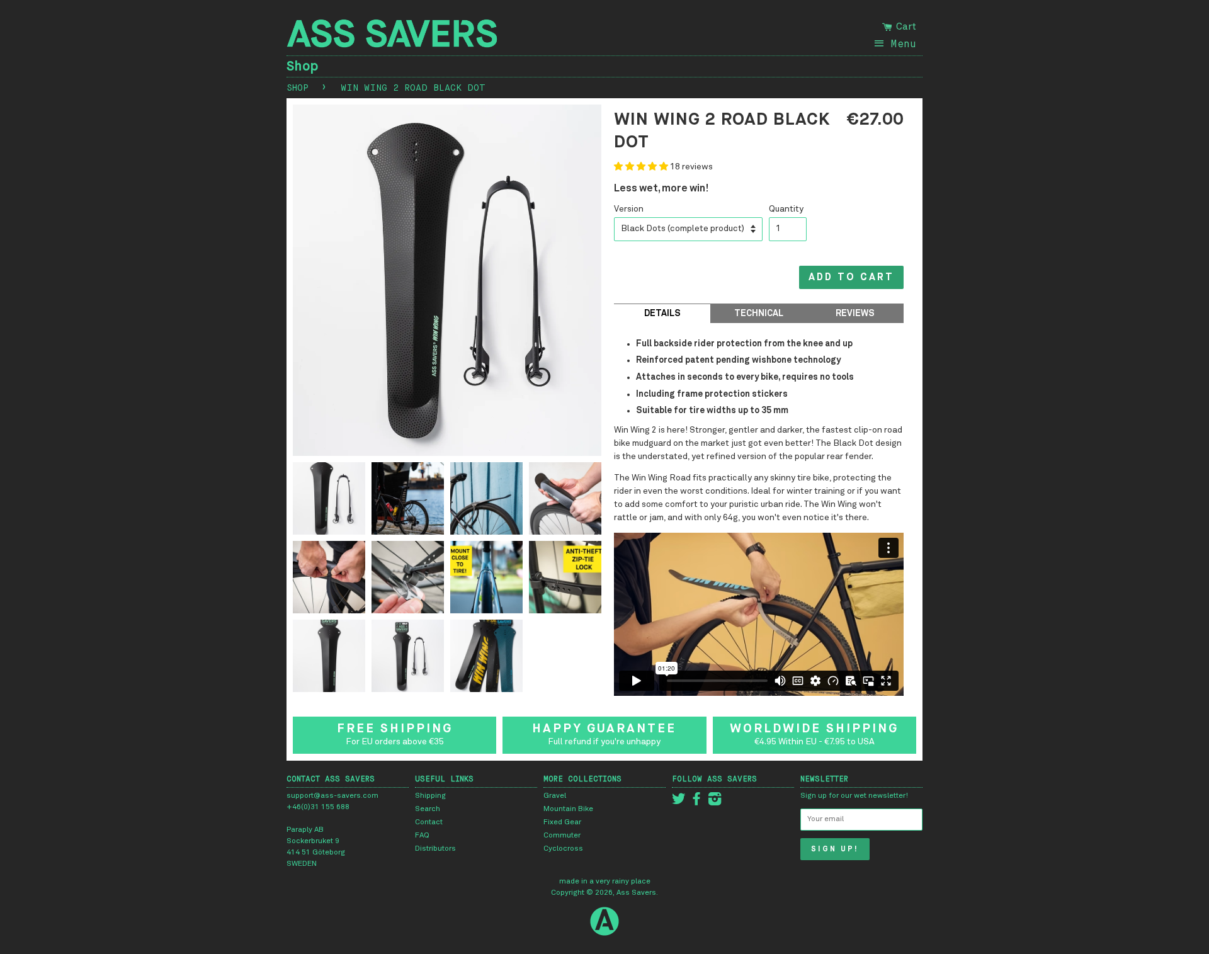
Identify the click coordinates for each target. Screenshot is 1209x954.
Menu (903, 43)
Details (662, 313)
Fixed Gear (562, 822)
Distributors (435, 849)
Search (427, 809)
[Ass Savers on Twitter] (679, 802)
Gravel (554, 796)
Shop (303, 66)
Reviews (855, 313)
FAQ (422, 835)
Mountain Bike (568, 809)
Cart (905, 26)
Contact (429, 822)
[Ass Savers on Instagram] (715, 802)
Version (629, 209)
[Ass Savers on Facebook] (696, 802)
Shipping (430, 796)
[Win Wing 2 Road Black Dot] (329, 501)
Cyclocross (563, 849)
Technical (758, 313)
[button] (642, 166)
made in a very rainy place (604, 881)
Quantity (786, 209)
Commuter (562, 835)
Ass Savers (636, 893)
